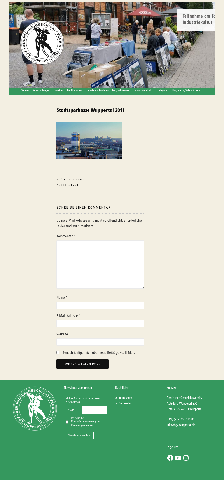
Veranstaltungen (41, 90)
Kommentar (65, 236)
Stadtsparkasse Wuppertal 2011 (90, 110)
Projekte (58, 90)
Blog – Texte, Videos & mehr (186, 90)
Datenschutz (126, 403)
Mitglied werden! (121, 90)
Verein (24, 90)
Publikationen (74, 90)
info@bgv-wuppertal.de (181, 425)
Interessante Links (143, 90)
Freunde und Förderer (97, 90)
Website (62, 334)
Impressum (125, 397)
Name (62, 298)
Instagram (162, 90)
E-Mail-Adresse (68, 316)
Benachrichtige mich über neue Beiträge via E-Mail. (98, 353)
